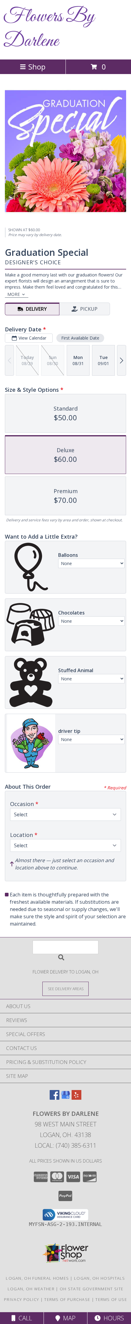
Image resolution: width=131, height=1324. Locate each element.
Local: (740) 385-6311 (65, 1145)
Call (24, 1318)
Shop (36, 67)
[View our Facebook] (54, 1097)
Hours (112, 1318)
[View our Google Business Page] (65, 1097)
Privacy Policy (21, 1299)
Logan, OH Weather (31, 1289)
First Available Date (80, 338)
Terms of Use (111, 1299)
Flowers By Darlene (49, 29)
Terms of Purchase (67, 1299)
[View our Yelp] (76, 1097)
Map (68, 1318)
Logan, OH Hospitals (99, 1278)
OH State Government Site (91, 1289)
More (13, 294)
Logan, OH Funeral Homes (37, 1278)
